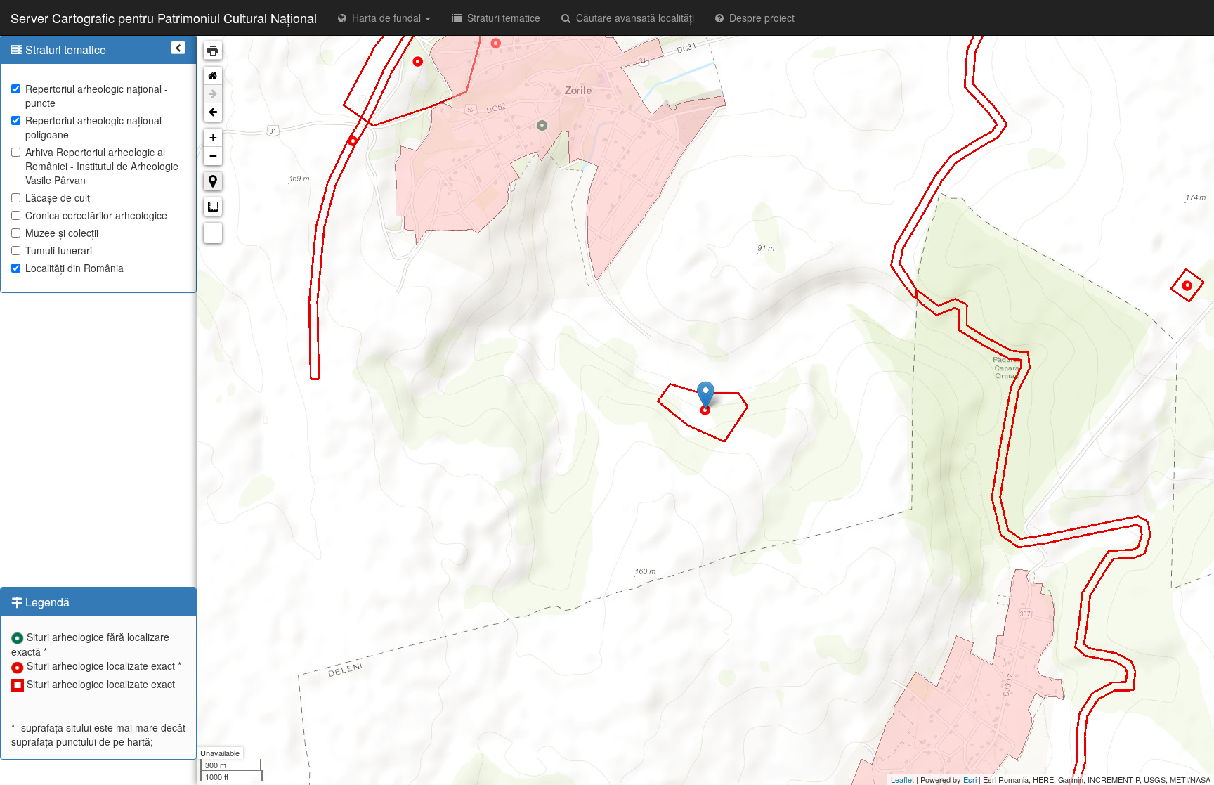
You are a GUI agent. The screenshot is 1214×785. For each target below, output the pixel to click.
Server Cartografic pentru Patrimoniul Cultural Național (164, 17)
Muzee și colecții (61, 233)
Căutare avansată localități (632, 18)
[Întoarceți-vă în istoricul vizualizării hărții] (213, 112)
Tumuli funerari (58, 250)
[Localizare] (213, 181)
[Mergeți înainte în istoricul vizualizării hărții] (213, 94)
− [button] (213, 155)
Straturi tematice (501, 18)
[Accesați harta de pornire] (213, 76)
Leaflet (902, 779)
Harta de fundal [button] (385, 18)
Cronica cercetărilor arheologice (96, 215)
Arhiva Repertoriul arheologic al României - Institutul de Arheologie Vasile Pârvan (101, 166)
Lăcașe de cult (57, 197)
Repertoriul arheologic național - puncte (96, 96)
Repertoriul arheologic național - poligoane (96, 127)
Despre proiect (759, 18)
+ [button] (213, 137)
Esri (970, 779)
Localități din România (74, 268)
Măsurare (213, 206)
